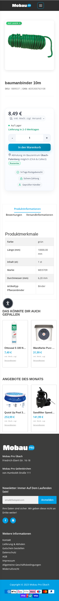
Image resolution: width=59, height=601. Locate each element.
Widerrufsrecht (10, 568)
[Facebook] (5, 520)
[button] (8, 303)
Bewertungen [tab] (14, 214)
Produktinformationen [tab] (27, 208)
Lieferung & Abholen (13, 544)
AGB (4, 556)
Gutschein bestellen (13, 548)
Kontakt (6, 540)
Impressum (8, 560)
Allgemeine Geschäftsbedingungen (21, 564)
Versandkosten (10, 360)
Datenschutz (9, 552)
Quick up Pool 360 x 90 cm (20, 412)
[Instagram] (13, 520)
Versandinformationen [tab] (39, 214)
